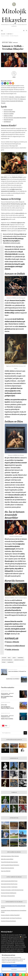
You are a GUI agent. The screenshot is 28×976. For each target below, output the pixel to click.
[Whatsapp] (7, 83)
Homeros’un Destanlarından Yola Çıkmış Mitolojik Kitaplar (13, 906)
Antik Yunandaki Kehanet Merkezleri (10, 865)
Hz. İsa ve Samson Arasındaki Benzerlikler (15, 117)
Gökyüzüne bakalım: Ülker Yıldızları (10, 856)
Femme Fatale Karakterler (7, 868)
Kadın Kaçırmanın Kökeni (7, 859)
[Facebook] (2, 83)
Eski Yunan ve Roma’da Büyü (8, 895)
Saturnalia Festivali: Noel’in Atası (9, 884)
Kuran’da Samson (8, 119)
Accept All (14, 965)
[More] (13, 83)
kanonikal (20, 657)
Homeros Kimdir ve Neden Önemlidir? (10, 915)
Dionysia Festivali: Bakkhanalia (8, 893)
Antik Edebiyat (4, 693)
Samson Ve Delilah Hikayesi (16, 646)
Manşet (10, 42)
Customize (14, 969)
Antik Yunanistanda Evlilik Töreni (9, 881)
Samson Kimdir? (8, 109)
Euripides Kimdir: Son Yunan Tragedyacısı (11, 918)
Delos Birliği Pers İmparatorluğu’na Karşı (7, 707)
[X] (5, 83)
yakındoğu (10, 662)
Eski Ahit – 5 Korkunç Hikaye (16, 97)
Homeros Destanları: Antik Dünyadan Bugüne (12, 890)
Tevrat (3, 662)
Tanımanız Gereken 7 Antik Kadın (9, 887)
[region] (14, 964)
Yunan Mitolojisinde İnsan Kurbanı (9, 862)
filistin (4, 657)
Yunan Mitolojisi (5, 694)
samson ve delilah (19, 659)
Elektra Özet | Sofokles (7, 718)
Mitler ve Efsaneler (7, 659)
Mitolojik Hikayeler (14, 15)
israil (14, 657)
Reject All (14, 973)
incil (9, 657)
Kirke (14, 77)
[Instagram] (10, 83)
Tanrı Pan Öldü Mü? (5, 871)
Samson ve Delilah (9, 113)
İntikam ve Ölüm (8, 115)
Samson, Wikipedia (13, 642)
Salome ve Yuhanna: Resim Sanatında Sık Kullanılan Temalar (13, 101)
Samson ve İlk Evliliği (9, 111)
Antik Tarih (5, 42)
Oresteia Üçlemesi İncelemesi (8, 921)
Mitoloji (15, 42)
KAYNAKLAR (7, 121)
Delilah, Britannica (13, 649)
